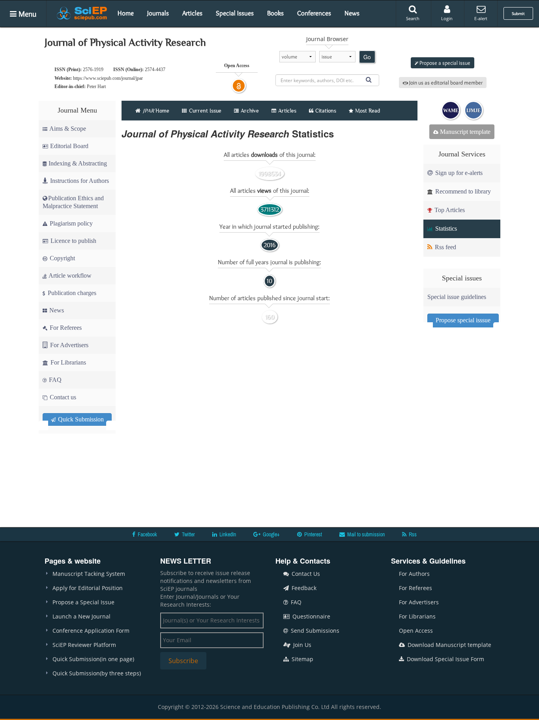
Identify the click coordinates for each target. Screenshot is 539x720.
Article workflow (69, 275)
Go (367, 57)
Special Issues (235, 13)
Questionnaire (310, 616)
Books (275, 13)
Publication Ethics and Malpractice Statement (73, 202)
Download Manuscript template (448, 645)
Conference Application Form (90, 630)
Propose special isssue (463, 320)
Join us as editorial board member (445, 82)
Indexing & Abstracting (78, 163)
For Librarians (67, 362)
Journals (158, 13)
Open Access (416, 630)
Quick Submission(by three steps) (96, 673)
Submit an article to (444, 43)
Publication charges (71, 293)
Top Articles (449, 210)
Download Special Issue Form (444, 659)
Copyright (61, 258)
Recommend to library (462, 191)
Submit (518, 13)
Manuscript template (464, 131)
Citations (325, 110)
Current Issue (204, 110)
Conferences (314, 13)
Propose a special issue (444, 62)
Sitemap (301, 659)
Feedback (303, 588)
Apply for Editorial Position (87, 588)
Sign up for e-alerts (458, 172)
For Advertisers (68, 345)
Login (447, 18)
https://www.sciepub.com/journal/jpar (108, 78)
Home (126, 13)
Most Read (367, 110)
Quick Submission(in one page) (93, 659)
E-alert (480, 18)
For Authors (414, 573)
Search (412, 18)
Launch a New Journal (81, 616)
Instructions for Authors (79, 180)
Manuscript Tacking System (88, 573)
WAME (451, 110)
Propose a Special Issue (83, 602)
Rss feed (444, 247)
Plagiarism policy (70, 223)
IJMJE (473, 110)
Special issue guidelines (456, 296)
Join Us (301, 645)
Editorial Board (69, 146)
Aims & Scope (67, 128)
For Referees (65, 327)
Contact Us (305, 573)
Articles (192, 13)
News (351, 13)
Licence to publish (72, 240)
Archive (250, 110)
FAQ (54, 379)
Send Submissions (314, 630)
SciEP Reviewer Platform (84, 645)
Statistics (445, 228)
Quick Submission (80, 419)
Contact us (62, 397)
